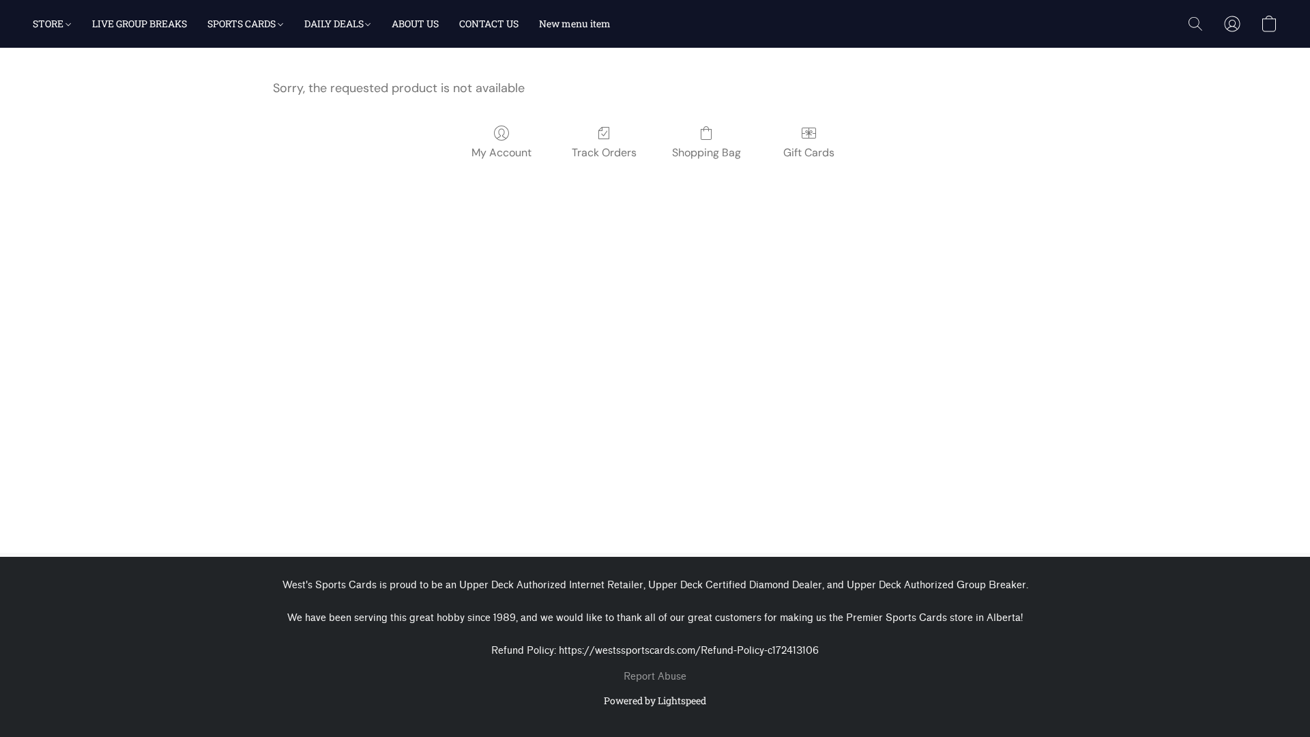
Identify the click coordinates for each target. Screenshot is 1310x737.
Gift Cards (808, 152)
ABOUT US (415, 23)
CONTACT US (489, 23)
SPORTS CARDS (242, 23)
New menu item (575, 23)
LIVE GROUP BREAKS (139, 23)
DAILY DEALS (335, 23)
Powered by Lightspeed (655, 700)
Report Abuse (655, 676)
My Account (501, 152)
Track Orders (604, 152)
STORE (49, 23)
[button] (1195, 24)
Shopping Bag (706, 152)
